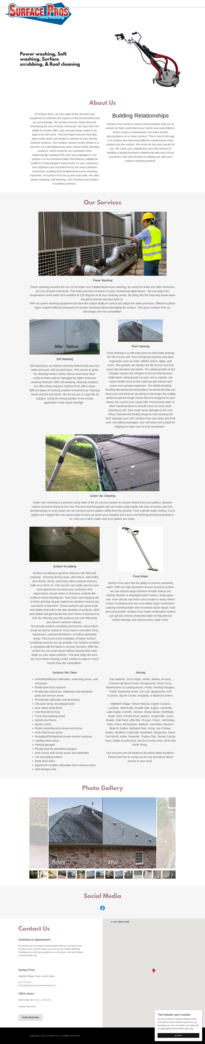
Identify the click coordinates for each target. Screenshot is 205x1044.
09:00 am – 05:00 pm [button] (40, 1000)
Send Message (30, 1017)
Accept (178, 1035)
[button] (51, 1000)
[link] (38, 3)
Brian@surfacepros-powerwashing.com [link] (37, 985)
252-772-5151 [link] (25, 982)
